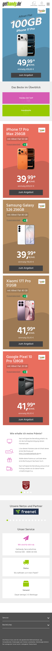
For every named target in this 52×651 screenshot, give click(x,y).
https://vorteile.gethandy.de (29, 453)
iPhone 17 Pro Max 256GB (17, 134)
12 (41, 520)
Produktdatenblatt (13, 144)
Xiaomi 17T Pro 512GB (18, 285)
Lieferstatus (33, 5)
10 (35, 520)
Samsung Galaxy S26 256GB (20, 209)
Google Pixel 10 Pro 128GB (19, 361)
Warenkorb (41, 4)
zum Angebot (31, 192)
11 (38, 520)
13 (44, 520)
